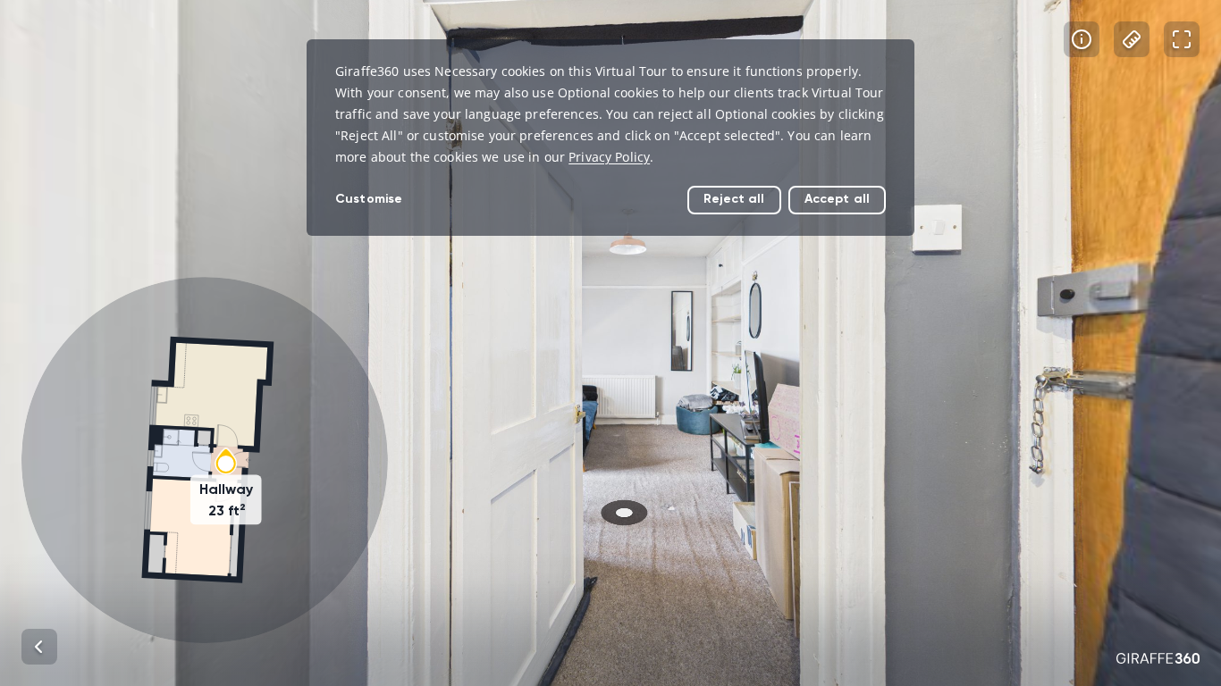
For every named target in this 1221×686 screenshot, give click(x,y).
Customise (368, 198)
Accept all (837, 198)
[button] (204, 460)
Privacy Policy (609, 156)
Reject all (733, 198)
